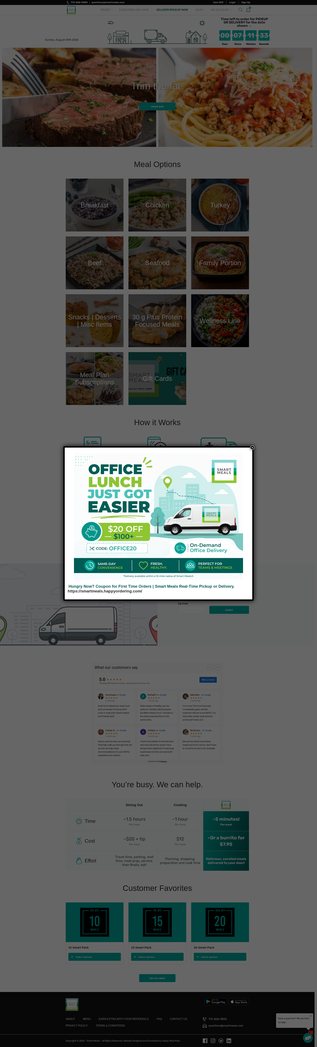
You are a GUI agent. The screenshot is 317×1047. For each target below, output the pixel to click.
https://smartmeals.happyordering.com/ (105, 591)
